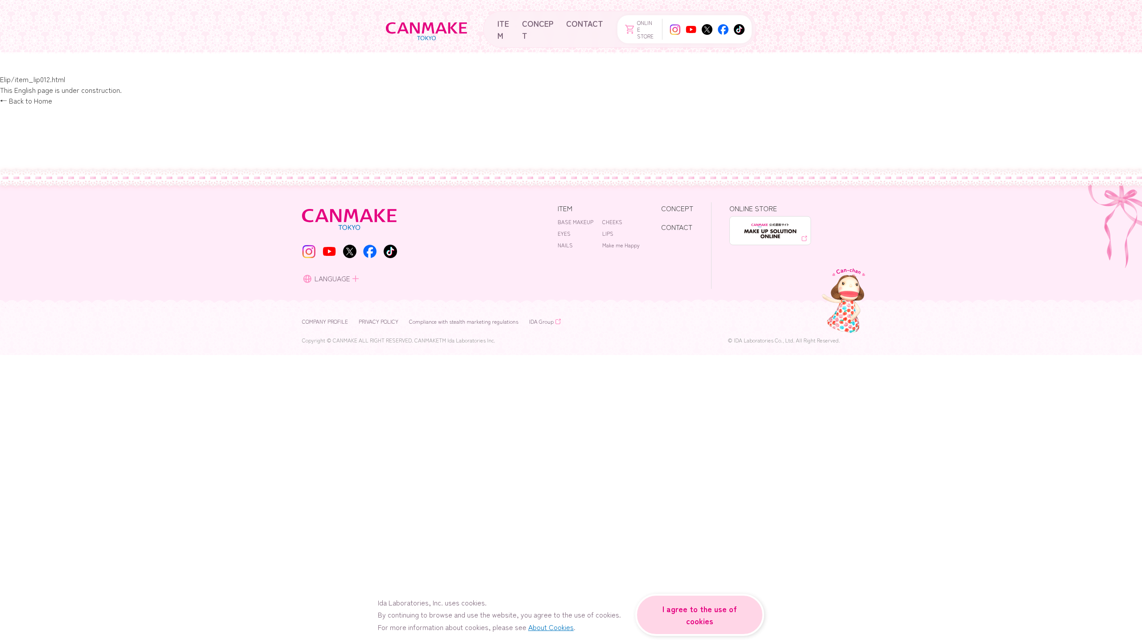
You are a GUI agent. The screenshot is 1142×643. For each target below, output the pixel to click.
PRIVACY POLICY (378, 321)
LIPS (607, 233)
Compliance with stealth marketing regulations (463, 321)
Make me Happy (621, 245)
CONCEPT (538, 29)
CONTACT (584, 23)
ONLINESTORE (645, 29)
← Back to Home (26, 100)
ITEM (503, 29)
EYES (564, 233)
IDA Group (541, 321)
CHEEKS (612, 221)
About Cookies (551, 627)
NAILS (565, 245)
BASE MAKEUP (575, 221)
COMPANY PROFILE (325, 321)
